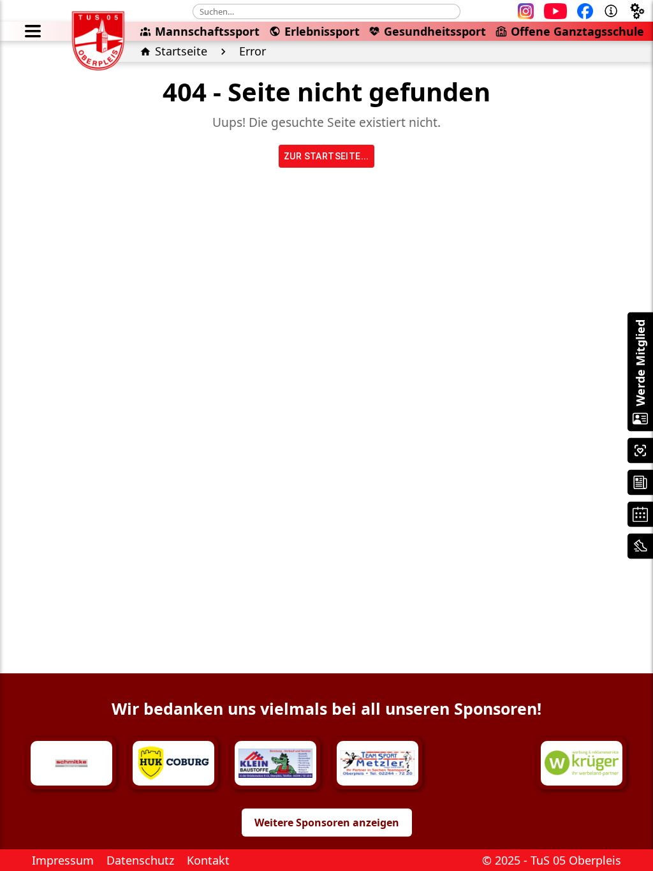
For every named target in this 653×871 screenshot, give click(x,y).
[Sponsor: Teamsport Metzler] (377, 763)
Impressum (63, 860)
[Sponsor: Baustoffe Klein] (275, 763)
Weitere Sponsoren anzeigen (326, 823)
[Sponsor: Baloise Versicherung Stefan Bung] (479, 763)
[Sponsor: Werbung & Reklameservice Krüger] (581, 763)
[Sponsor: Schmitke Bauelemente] (71, 763)
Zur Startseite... (326, 156)
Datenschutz (140, 860)
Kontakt (208, 860)
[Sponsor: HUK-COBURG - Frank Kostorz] (173, 763)
